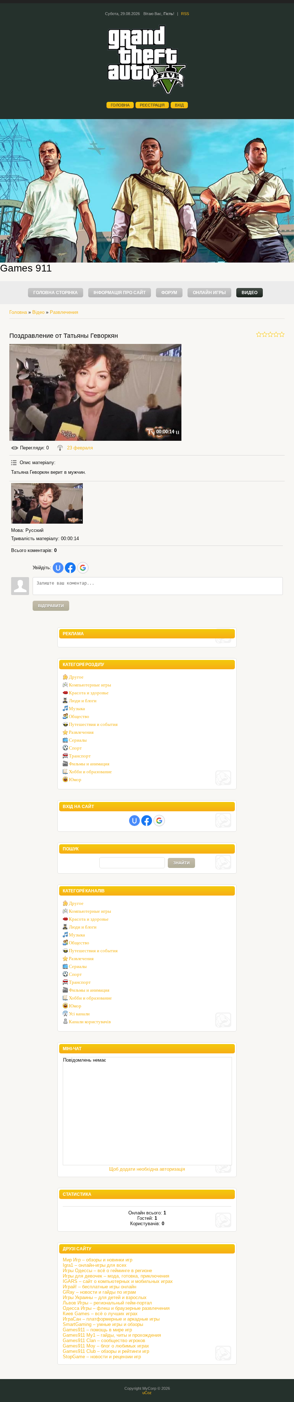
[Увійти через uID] (58, 567)
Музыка (77, 708)
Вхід (179, 105)
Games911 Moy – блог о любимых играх (106, 1346)
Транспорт (80, 756)
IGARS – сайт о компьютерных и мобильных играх (118, 1281)
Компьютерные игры (90, 685)
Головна (120, 105)
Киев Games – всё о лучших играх (100, 1313)
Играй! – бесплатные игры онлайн (99, 1286)
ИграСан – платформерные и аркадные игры (111, 1319)
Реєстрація (152, 105)
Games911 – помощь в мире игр (97, 1329)
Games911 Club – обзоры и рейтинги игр (106, 1351)
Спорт (75, 748)
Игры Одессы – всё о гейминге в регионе (107, 1270)
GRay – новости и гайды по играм (99, 1292)
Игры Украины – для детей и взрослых (105, 1297)
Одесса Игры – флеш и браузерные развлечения (116, 1308)
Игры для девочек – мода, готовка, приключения (116, 1276)
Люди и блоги (82, 700)
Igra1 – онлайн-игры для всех (95, 1265)
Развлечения (64, 312)
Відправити (51, 606)
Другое (76, 677)
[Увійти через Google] (83, 567)
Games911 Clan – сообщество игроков (104, 1340)
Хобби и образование (90, 771)
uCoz (147, 1393)
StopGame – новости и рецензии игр (102, 1356)
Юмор (75, 779)
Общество (79, 716)
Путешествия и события (93, 724)
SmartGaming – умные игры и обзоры (103, 1324)
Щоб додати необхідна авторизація (147, 1169)
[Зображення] (47, 503)
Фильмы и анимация (89, 763)
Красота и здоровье (89, 692)
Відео (38, 312)
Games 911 (26, 268)
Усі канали (79, 1013)
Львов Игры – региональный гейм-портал (107, 1303)
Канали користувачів (90, 1021)
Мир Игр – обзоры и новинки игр (97, 1259)
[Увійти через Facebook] (70, 567)
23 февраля (80, 447)
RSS (185, 13)
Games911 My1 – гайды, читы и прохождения (112, 1335)
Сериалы (78, 740)
